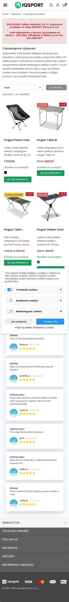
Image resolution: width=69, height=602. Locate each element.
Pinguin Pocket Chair (17, 140)
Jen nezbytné (18, 321)
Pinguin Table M (47, 140)
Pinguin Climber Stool (50, 229)
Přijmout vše (50, 321)
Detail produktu (17, 179)
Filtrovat (57, 87)
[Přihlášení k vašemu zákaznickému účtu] (57, 4)
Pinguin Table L (13, 229)
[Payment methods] (34, 581)
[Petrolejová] (38, 262)
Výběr (23, 87)
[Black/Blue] (5, 172)
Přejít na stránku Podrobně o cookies (34, 327)
